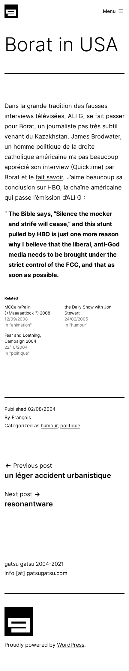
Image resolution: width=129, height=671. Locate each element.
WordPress (70, 645)
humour (49, 425)
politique (70, 425)
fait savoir (49, 177)
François (21, 417)
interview (56, 167)
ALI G (75, 116)
